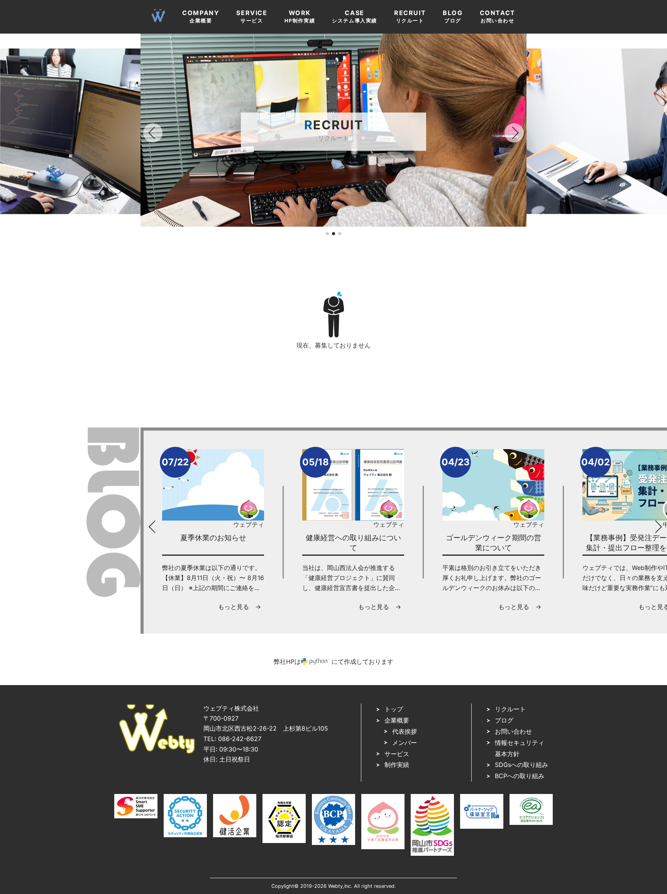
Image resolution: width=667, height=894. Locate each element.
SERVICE (251, 16)
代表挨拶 (404, 731)
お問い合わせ (513, 731)
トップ (393, 709)
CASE (354, 16)
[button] (327, 233)
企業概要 (396, 720)
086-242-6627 (239, 739)
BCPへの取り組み (519, 776)
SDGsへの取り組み (521, 764)
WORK (299, 16)
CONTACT (497, 16)
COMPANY (200, 16)
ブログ (504, 720)
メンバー (404, 742)
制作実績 (396, 764)
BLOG (452, 16)
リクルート (510, 709)
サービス (396, 754)
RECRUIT (410, 16)
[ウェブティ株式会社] (157, 752)
